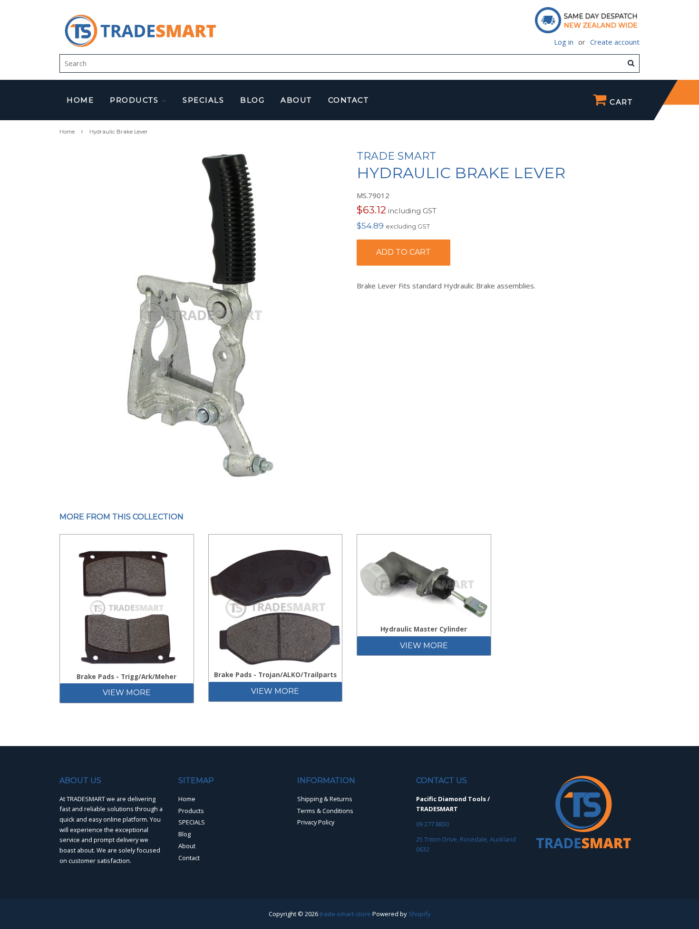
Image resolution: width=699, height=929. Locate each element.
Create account (615, 42)
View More (127, 692)
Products (135, 100)
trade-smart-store (345, 914)
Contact (348, 100)
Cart (620, 101)
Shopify (419, 914)
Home (80, 100)
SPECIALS (203, 100)
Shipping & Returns (324, 799)
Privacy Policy (315, 822)
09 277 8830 (432, 824)
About (296, 100)
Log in (563, 42)
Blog (252, 100)
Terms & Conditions (325, 810)
